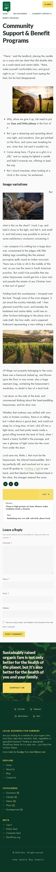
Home (5, 14)
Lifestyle (10, 797)
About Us (10, 769)
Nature (9, 801)
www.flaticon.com (37, 751)
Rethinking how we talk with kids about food (28, 517)
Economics (11, 792)
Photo (9, 805)
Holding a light (32, 468)
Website (6, 608)
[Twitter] (11, 484)
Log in (9, 824)
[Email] (16, 484)
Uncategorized (20, 14)
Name (6, 579)
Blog (8, 773)
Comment (7, 543)
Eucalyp (20, 751)
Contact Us (17, 687)
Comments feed (13, 833)
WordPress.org (13, 837)
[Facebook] (5, 484)
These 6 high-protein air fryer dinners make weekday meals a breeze (27, 506)
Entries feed (11, 829)
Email (6, 593)
